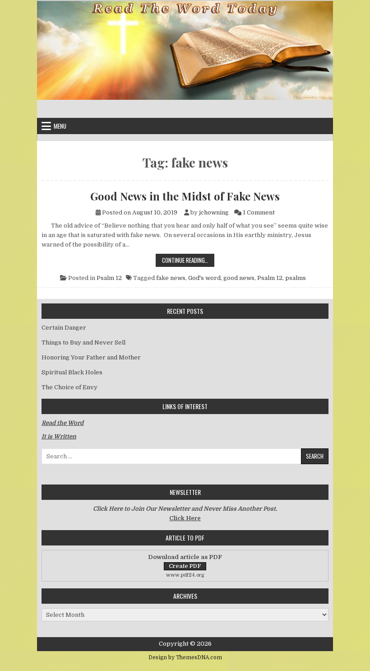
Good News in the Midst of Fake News (185, 196)
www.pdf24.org (185, 575)
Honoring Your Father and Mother (91, 357)
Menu (60, 125)
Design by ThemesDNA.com (185, 657)
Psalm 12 (109, 278)
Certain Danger (64, 327)
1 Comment (259, 212)
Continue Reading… (188, 260)
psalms (295, 278)
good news (238, 278)
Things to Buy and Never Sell (83, 342)
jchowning (214, 212)
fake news (170, 278)
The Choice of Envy (69, 387)
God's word (204, 278)
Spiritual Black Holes (72, 372)
